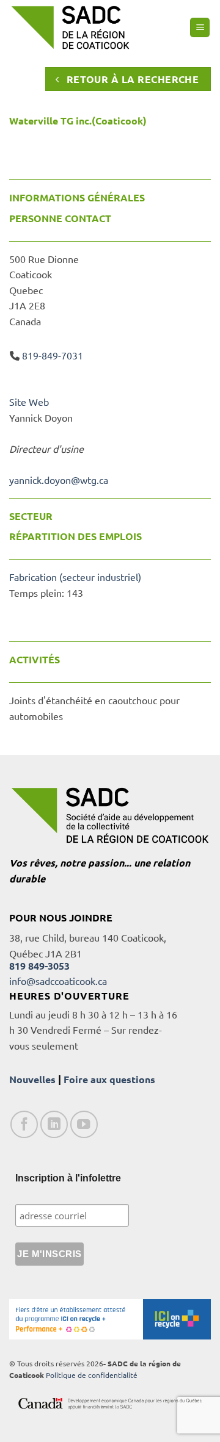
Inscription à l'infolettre (68, 1178)
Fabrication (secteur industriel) (75, 577)
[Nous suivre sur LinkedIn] (54, 1124)
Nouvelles (32, 1079)
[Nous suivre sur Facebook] (24, 1124)
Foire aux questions (109, 1079)
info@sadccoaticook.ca (58, 981)
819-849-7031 (52, 355)
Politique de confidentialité (92, 1375)
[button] (200, 28)
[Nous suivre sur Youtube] (84, 1124)
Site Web (29, 401)
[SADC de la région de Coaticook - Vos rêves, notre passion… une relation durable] (70, 27)
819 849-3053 (39, 965)
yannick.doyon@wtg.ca (58, 480)
